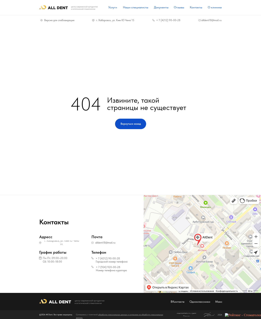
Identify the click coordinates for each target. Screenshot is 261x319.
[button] (58, 258)
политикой (93, 314)
